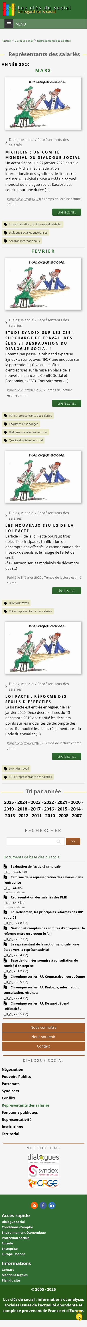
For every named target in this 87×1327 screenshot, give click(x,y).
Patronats (11, 1083)
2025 (9, 802)
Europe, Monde (13, 1254)
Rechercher (43, 830)
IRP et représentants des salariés (30, 416)
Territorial (10, 1133)
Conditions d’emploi (17, 1227)
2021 (62, 802)
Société (7, 1243)
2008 (63, 816)
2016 (49, 809)
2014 (76, 809)
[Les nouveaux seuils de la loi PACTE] (43, 500)
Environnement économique (24, 1232)
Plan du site (11, 1280)
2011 (37, 816)
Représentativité (16, 1119)
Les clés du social (45, 9)
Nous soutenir (43, 1036)
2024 (22, 802)
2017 (35, 809)
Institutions (12, 1126)
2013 (10, 816)
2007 (77, 816)
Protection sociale (15, 1238)
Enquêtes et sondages (23, 424)
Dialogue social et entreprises (28, 232)
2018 (22, 809)
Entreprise (10, 1248)
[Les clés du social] (9, 16)
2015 (62, 809)
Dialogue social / (23, 139)
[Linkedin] (51, 1205)
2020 (76, 802)
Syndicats (10, 1090)
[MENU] (8, 23)
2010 (50, 816)
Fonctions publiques (20, 1112)
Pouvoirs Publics (16, 1076)
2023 (35, 802)
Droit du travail (19, 603)
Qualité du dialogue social (26, 440)
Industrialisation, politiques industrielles (35, 224)
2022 (49, 802)
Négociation (12, 1069)
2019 (9, 809)
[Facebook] (43, 1205)
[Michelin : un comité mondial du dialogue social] (43, 127)
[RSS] (34, 1205)
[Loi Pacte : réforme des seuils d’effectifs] (43, 671)
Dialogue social (13, 1222)
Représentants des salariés (25, 1105)
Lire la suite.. (66, 212)
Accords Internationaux (24, 241)
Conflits (9, 1098)
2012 (23, 816)
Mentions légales (15, 1275)
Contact (43, 1046)
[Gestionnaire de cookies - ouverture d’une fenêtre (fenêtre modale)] (79, 1315)
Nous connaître (43, 1027)
